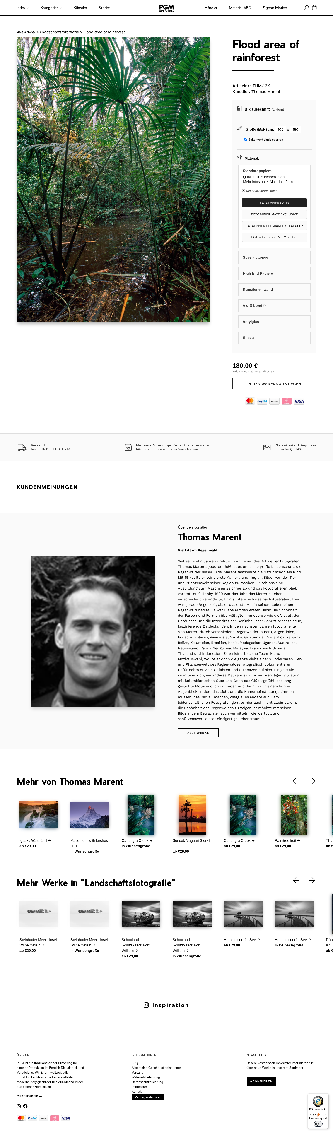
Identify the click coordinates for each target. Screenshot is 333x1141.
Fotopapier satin (274, 203)
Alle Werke (198, 732)
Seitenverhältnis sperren (265, 139)
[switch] (318, 1124)
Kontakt (137, 1091)
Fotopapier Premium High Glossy (274, 226)
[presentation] (293, 781)
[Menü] (325, 1096)
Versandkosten (264, 371)
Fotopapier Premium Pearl (274, 237)
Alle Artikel (26, 32)
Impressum (140, 1086)
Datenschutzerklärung (147, 1082)
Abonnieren (261, 1081)
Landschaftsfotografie (59, 32)
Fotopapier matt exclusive (274, 214)
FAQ (135, 1063)
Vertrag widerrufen (148, 1097)
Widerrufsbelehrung (146, 1077)
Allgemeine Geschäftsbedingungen (157, 1067)
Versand (137, 1072)
